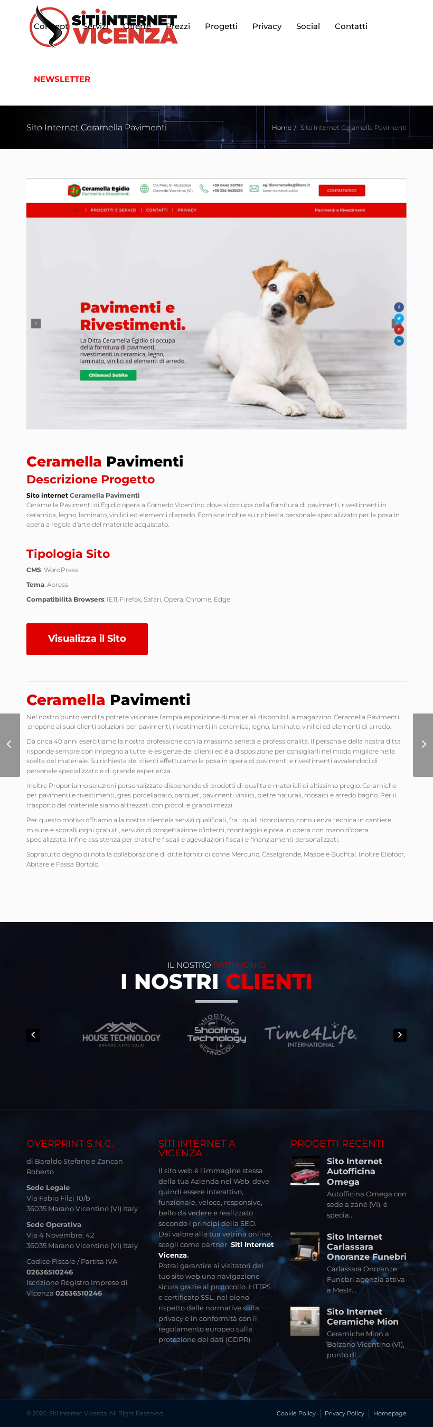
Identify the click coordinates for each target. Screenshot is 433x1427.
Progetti (221, 26)
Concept (51, 26)
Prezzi (178, 26)
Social (308, 26)
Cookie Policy (296, 1413)
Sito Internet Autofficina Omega (354, 1171)
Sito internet (47, 495)
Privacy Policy (344, 1413)
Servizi (95, 26)
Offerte (137, 26)
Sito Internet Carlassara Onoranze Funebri (367, 1247)
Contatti (351, 26)
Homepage (390, 1413)
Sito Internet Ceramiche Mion (363, 1317)
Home (281, 127)
